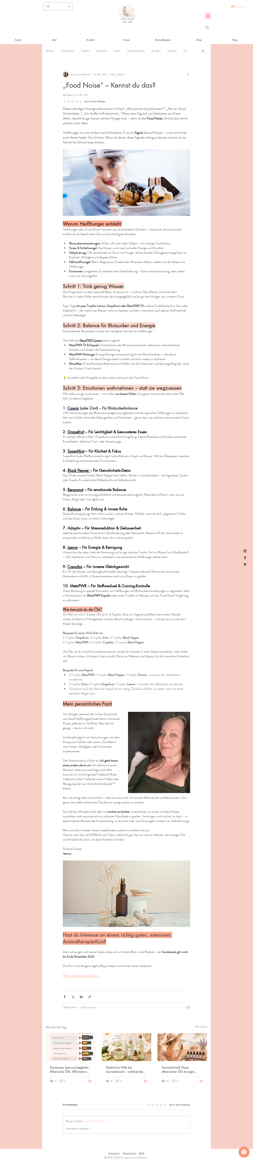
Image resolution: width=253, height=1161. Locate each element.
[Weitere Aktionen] (188, 74)
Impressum (114, 1153)
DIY (185, 50)
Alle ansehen (201, 1026)
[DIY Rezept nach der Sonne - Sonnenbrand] (126, 1047)
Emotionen (101, 50)
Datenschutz (129, 1153)
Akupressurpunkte (136, 50)
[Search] (207, 27)
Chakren (85, 50)
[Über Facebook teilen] (64, 996)
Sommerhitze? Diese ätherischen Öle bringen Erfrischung (178, 1069)
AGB (141, 1153)
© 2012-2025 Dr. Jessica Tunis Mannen (126, 1157)
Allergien (156, 50)
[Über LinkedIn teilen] (81, 996)
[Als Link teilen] (89, 996)
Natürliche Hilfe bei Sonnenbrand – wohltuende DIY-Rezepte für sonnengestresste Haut (124, 1069)
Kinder (117, 50)
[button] (208, 14)
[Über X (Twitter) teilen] (73, 996)
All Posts (50, 50)
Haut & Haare (67, 50)
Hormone (172, 50)
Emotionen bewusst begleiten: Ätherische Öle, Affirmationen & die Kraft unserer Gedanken (70, 1069)
